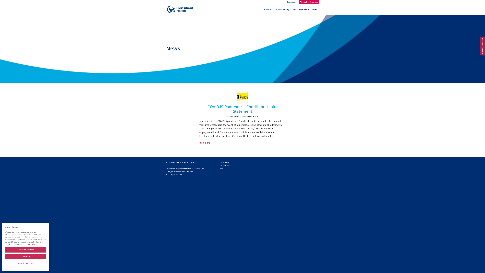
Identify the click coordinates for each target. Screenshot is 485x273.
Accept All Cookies (26, 250)
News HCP (251, 116)
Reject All (25, 256)
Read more (204, 142)
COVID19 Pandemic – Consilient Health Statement (242, 109)
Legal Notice (224, 162)
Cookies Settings (25, 263)
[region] (25, 247)
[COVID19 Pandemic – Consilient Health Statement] (242, 97)
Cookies (223, 169)
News (244, 116)
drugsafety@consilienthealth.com (180, 172)
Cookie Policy (30, 244)
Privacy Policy (225, 165)
